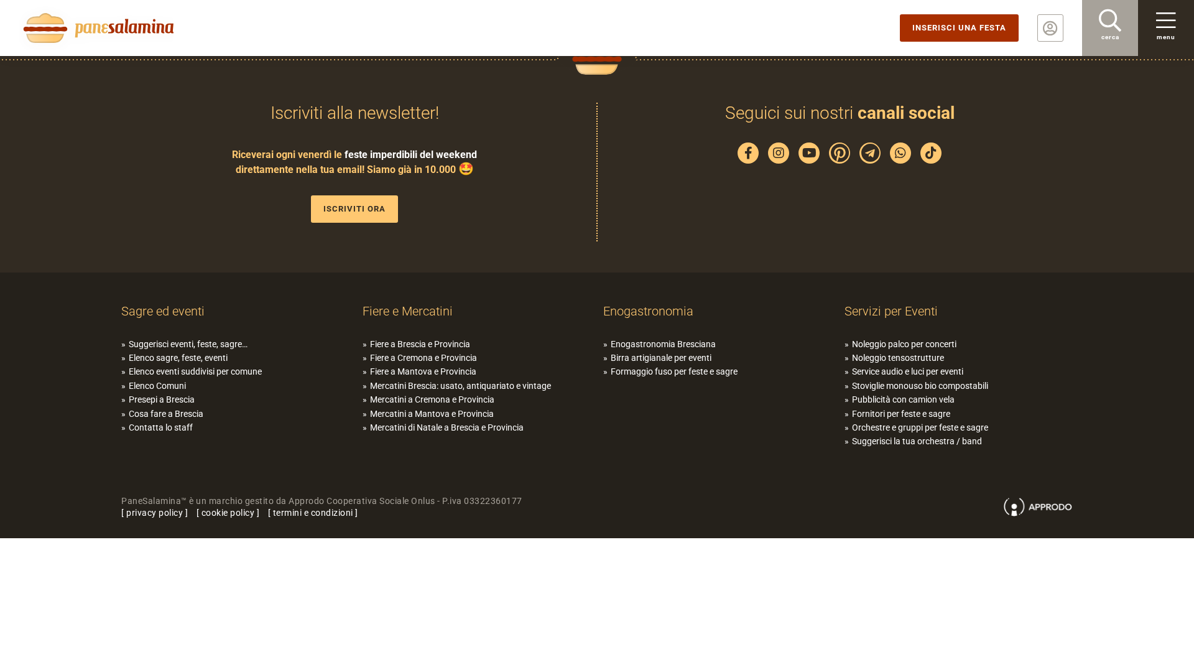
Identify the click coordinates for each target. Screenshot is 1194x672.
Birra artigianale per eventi (661, 358)
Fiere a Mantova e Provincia (423, 371)
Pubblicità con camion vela (903, 399)
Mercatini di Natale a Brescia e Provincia (447, 427)
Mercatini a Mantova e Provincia (432, 414)
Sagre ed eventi (163, 311)
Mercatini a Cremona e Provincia (432, 399)
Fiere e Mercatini (408, 311)
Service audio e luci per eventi (907, 371)
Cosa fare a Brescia (166, 414)
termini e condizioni (313, 513)
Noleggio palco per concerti (904, 344)
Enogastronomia (648, 311)
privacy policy (154, 513)
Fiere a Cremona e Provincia (423, 358)
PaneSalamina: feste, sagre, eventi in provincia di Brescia (96, 28)
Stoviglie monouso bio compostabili (920, 386)
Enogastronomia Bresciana (663, 344)
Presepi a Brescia (162, 399)
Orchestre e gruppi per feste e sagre (920, 427)
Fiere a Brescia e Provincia (420, 344)
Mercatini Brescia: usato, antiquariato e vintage (460, 386)
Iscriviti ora (354, 208)
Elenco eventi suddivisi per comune (195, 371)
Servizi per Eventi (891, 311)
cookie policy (228, 513)
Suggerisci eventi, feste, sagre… (188, 344)
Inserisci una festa (959, 27)
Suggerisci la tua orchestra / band (917, 441)
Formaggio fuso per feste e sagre (674, 371)
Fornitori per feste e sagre (901, 414)
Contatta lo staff (161, 427)
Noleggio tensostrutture (898, 358)
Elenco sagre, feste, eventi (178, 358)
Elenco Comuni (157, 386)
